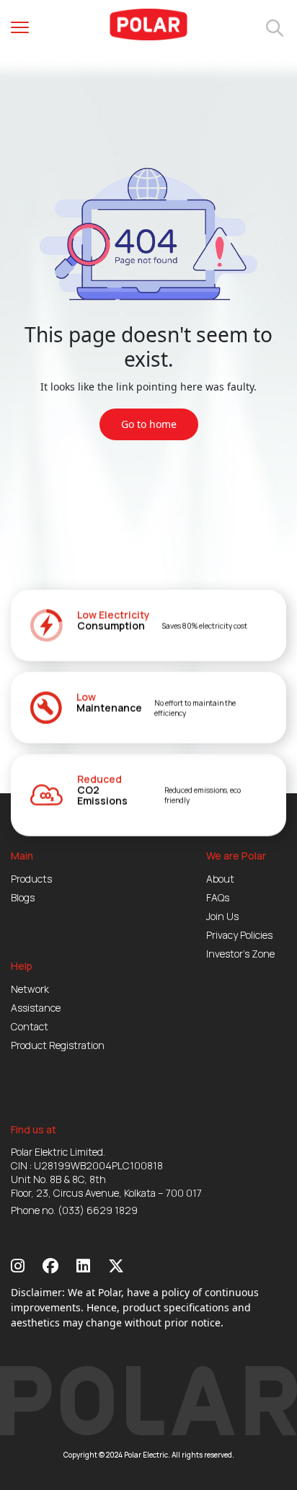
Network (30, 989)
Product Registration (58, 1045)
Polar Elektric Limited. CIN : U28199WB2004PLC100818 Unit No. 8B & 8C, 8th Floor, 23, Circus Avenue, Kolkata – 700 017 (106, 1172)
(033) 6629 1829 (98, 1210)
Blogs (23, 897)
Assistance (36, 1007)
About (220, 878)
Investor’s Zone (240, 953)
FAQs (217, 897)
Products (31, 878)
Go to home (149, 424)
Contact (29, 1026)
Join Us (222, 916)
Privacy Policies (239, 935)
